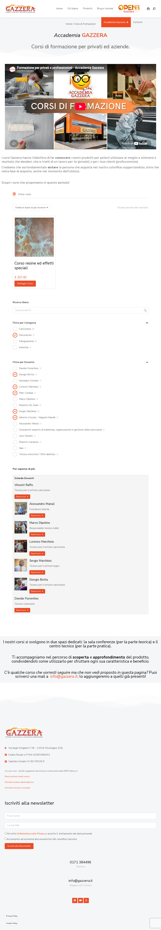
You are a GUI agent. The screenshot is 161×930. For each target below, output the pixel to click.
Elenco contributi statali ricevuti (17, 776)
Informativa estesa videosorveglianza (19, 782)
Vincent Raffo (23, 485)
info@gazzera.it (64, 676)
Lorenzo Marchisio (41, 542)
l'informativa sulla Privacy (31, 833)
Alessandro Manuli (42, 504)
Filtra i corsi (24, 194)
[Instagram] (86, 900)
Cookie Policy (11, 923)
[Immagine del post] (20, 508)
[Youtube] (80, 900)
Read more (21, 496)
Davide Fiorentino (26, 599)
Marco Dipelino (39, 523)
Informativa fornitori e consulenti (17, 788)
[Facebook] (74, 900)
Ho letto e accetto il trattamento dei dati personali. (49, 833)
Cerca (145, 310)
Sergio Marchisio (40, 561)
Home (69, 24)
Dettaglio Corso (25, 283)
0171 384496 (80, 862)
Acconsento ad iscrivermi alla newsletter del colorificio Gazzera (42, 839)
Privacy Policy (12, 916)
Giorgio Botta (38, 580)
